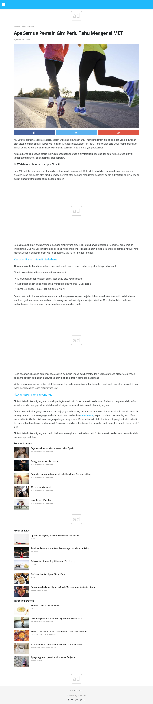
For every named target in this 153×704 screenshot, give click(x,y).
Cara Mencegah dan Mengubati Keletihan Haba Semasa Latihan (61, 474)
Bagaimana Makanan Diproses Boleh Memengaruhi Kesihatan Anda (63, 587)
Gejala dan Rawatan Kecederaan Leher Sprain (52, 448)
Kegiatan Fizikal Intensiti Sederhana (35, 259)
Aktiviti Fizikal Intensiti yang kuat (33, 394)
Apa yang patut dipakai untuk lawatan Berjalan (53, 657)
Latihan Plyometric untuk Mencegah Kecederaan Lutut (56, 618)
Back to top (76, 690)
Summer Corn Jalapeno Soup (45, 605)
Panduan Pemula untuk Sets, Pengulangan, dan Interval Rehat (60, 548)
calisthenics (86, 415)
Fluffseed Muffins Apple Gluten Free (48, 574)
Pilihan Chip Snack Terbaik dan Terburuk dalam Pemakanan (59, 631)
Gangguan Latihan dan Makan (45, 461)
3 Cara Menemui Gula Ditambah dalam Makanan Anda (56, 644)
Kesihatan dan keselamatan (25, 27)
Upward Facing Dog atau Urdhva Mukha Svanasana (55, 535)
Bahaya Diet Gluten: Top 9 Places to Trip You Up (53, 561)
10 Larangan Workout (41, 487)
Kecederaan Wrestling (41, 500)
